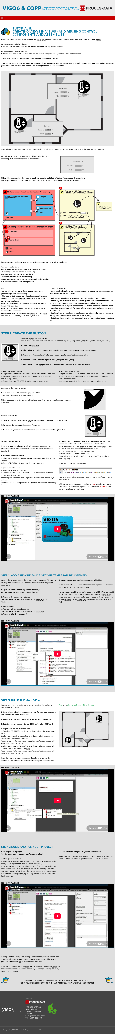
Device (54, 313)
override (69, 454)
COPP (13, 869)
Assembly (59, 298)
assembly (60, 66)
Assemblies (7, 277)
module (83, 315)
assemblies (11, 279)
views (98, 39)
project (91, 298)
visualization (15, 859)
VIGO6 (99, 592)
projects (30, 282)
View (99, 456)
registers (40, 296)
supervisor (41, 39)
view (6, 54)
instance (45, 66)
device (79, 313)
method (75, 451)
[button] (2, 18)
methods (22, 298)
